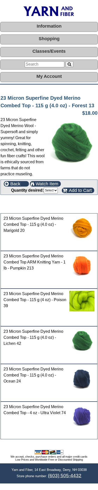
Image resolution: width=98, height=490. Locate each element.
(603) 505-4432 (64, 475)
